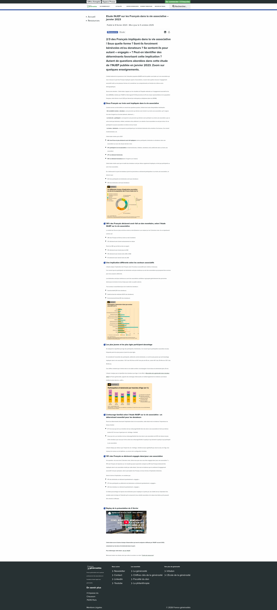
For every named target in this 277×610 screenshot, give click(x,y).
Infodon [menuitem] (170, 571)
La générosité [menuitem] (140, 571)
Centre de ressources (148, 555)
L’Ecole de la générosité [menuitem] (178, 575)
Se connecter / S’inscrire (178, 2)
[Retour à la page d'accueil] (96, 568)
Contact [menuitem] (118, 575)
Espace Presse (109, 2)
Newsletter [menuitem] (119, 571)
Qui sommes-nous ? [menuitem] (105, 6)
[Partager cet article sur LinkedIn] (165, 32)
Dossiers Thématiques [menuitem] (146, 6)
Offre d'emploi (93, 2)
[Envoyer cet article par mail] (169, 32)
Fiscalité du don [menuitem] (141, 579)
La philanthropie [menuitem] (141, 583)
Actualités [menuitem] (119, 6)
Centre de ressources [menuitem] (132, 6)
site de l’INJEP (126, 550)
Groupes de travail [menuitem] (160, 6)
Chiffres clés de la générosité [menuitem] (148, 575)
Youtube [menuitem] (118, 583)
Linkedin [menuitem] (118, 579)
